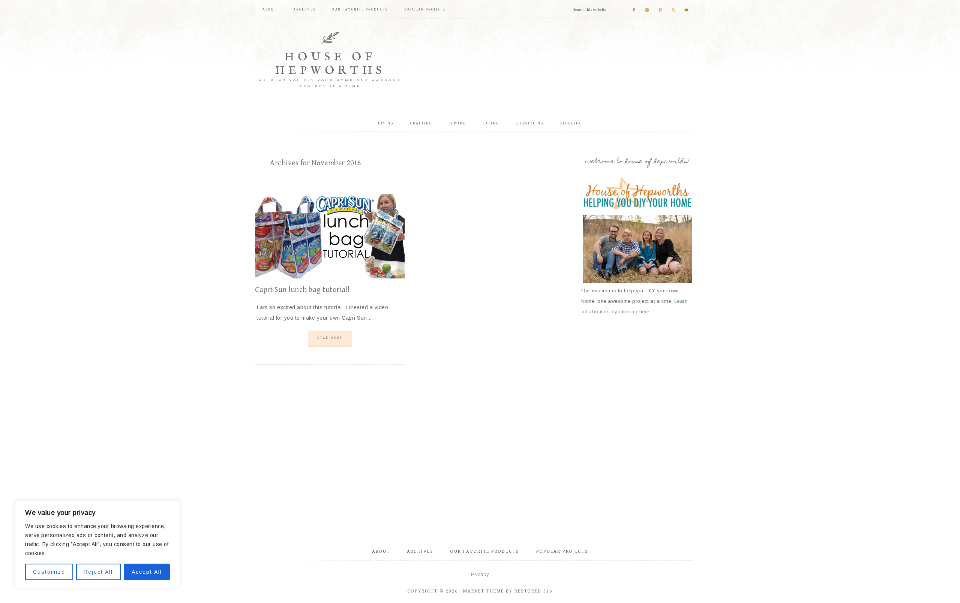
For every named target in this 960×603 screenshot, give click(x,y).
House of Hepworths (330, 64)
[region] (97, 544)
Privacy (480, 574)
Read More (329, 338)
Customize (49, 572)
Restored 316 (533, 591)
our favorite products (484, 551)
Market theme (483, 591)
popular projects (562, 551)
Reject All (98, 572)
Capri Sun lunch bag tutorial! (302, 290)
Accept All (147, 572)
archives (420, 551)
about (381, 551)
